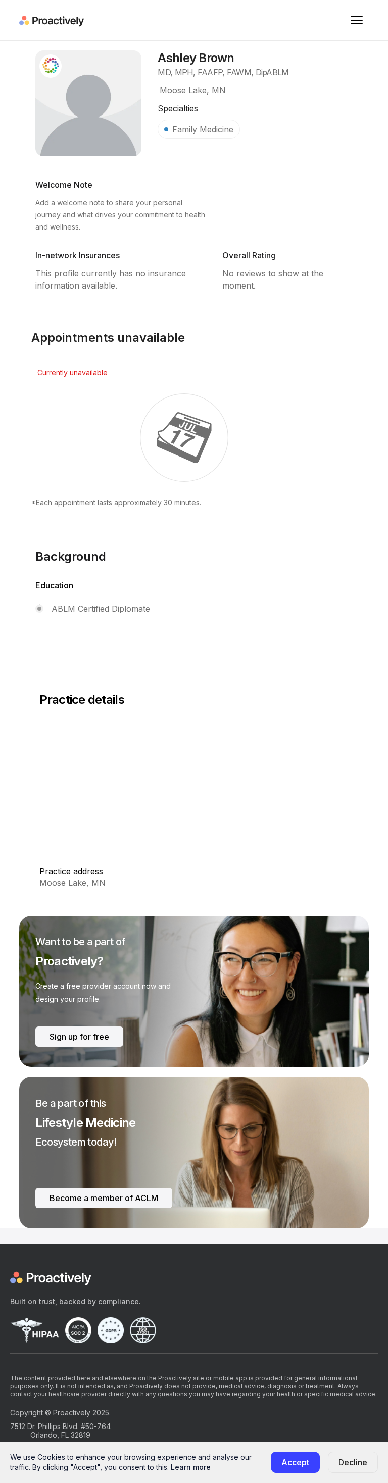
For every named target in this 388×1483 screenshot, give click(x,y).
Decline (352, 1462)
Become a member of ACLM (104, 1198)
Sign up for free (79, 1037)
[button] (357, 20)
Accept (295, 1462)
